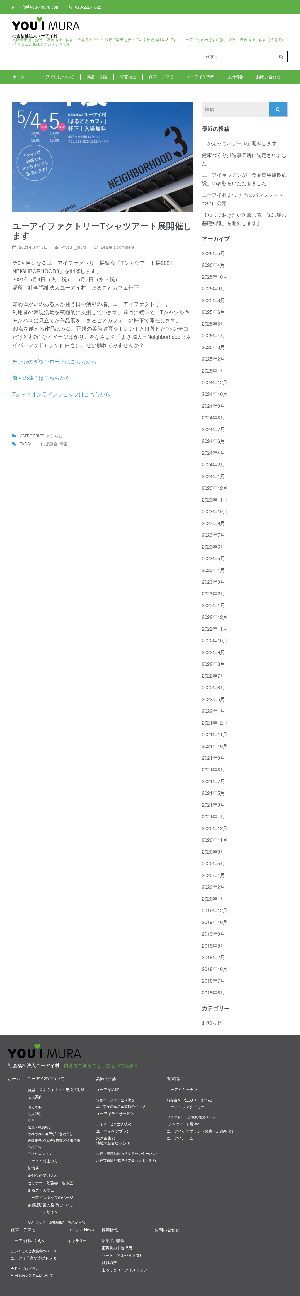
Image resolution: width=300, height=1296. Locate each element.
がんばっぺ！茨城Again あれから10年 (58, 1222)
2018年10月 (215, 968)
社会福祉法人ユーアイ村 (34, 35)
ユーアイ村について (55, 76)
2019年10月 (215, 922)
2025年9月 (213, 288)
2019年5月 (213, 945)
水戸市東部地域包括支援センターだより (127, 1153)
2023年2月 (213, 593)
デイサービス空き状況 (113, 1123)
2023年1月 (213, 605)
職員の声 (109, 1262)
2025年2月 (213, 358)
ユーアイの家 (107, 1089)
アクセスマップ (40, 1153)
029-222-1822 (88, 7)
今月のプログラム (25, 1268)
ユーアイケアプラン (113, 1131)
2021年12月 (215, 722)
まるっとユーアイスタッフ (124, 1270)
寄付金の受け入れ (43, 1175)
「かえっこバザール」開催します (239, 143)
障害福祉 (128, 76)
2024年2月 (213, 464)
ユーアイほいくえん (28, 1240)
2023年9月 (213, 523)
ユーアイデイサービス (115, 1113)
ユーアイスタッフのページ (50, 1197)
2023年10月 (215, 511)
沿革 (31, 1120)
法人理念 (35, 1113)
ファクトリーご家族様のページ (191, 1117)
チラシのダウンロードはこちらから (54, 361)
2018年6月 (213, 992)
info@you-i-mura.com (39, 7)
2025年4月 (213, 335)
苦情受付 (35, 1168)
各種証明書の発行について (50, 1204)
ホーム (18, 76)
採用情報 (235, 76)
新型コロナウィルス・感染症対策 (56, 1089)
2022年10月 (215, 640)
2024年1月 (213, 476)
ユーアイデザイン (43, 1211)
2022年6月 (213, 687)
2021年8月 (213, 769)
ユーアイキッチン (182, 1089)
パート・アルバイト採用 (123, 1255)
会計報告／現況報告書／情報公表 (54, 1140)
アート (38, 443)
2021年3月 (213, 804)
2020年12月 (215, 828)
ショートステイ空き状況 (115, 1099)
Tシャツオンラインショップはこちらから (61, 394)
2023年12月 (215, 487)
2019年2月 (213, 957)
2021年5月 (213, 792)
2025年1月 (213, 370)
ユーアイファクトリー (186, 1106)
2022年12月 (215, 616)
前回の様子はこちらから (41, 377)
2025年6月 (213, 311)
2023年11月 (215, 499)
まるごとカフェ (41, 1190)
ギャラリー (77, 1240)
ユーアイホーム (180, 1138)
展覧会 (51, 443)
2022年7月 (213, 675)
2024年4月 (213, 452)
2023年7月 (213, 534)
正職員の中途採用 (117, 1248)
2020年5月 (213, 863)
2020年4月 (213, 875)
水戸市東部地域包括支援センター (115, 1140)
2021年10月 (215, 745)
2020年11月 (215, 839)
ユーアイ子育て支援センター (35, 1258)
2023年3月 (213, 581)
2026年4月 (213, 264)
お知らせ (54, 436)
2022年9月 (213, 652)
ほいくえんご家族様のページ (34, 1250)
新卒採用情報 (113, 1240)
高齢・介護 (97, 76)
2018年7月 (213, 980)
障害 (63, 443)
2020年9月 (213, 851)
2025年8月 (213, 300)
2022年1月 (213, 710)
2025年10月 (215, 276)
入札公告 (35, 1146)
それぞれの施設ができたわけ (50, 1133)
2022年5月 (213, 699)
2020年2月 (213, 886)
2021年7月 (213, 781)
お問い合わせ (268, 76)
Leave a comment (117, 247)
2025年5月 (213, 323)
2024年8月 (213, 417)
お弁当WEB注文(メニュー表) (189, 1099)
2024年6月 (213, 440)
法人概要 (35, 1107)
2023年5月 (213, 558)
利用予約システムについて (32, 1275)
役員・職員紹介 (40, 1127)
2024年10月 (215, 393)
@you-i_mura (73, 247)
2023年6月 (213, 546)
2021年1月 (213, 816)
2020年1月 (213, 898)
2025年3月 (213, 347)
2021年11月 (215, 734)
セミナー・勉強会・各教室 (50, 1182)
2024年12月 (215, 382)
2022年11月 (215, 628)
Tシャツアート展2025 (183, 1123)
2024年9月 (213, 405)
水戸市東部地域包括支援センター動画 (126, 1160)
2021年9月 (213, 757)
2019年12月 (215, 910)
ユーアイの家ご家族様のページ (120, 1106)
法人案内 (35, 1096)
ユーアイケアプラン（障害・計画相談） (201, 1131)
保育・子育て (161, 76)
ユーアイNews (200, 76)
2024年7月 (213, 429)
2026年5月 (213, 253)
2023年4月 (213, 569)
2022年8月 (213, 663)
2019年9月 (213, 933)
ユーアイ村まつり (43, 1160)
